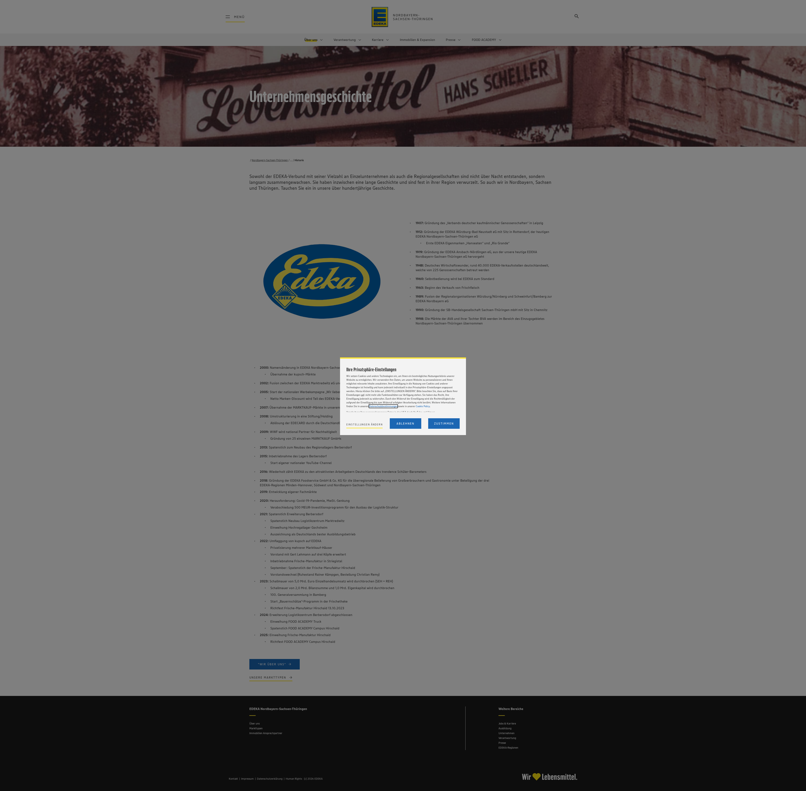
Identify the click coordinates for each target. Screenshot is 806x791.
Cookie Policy (423, 406)
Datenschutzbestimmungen (383, 406)
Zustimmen (444, 423)
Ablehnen (405, 423)
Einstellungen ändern (364, 424)
